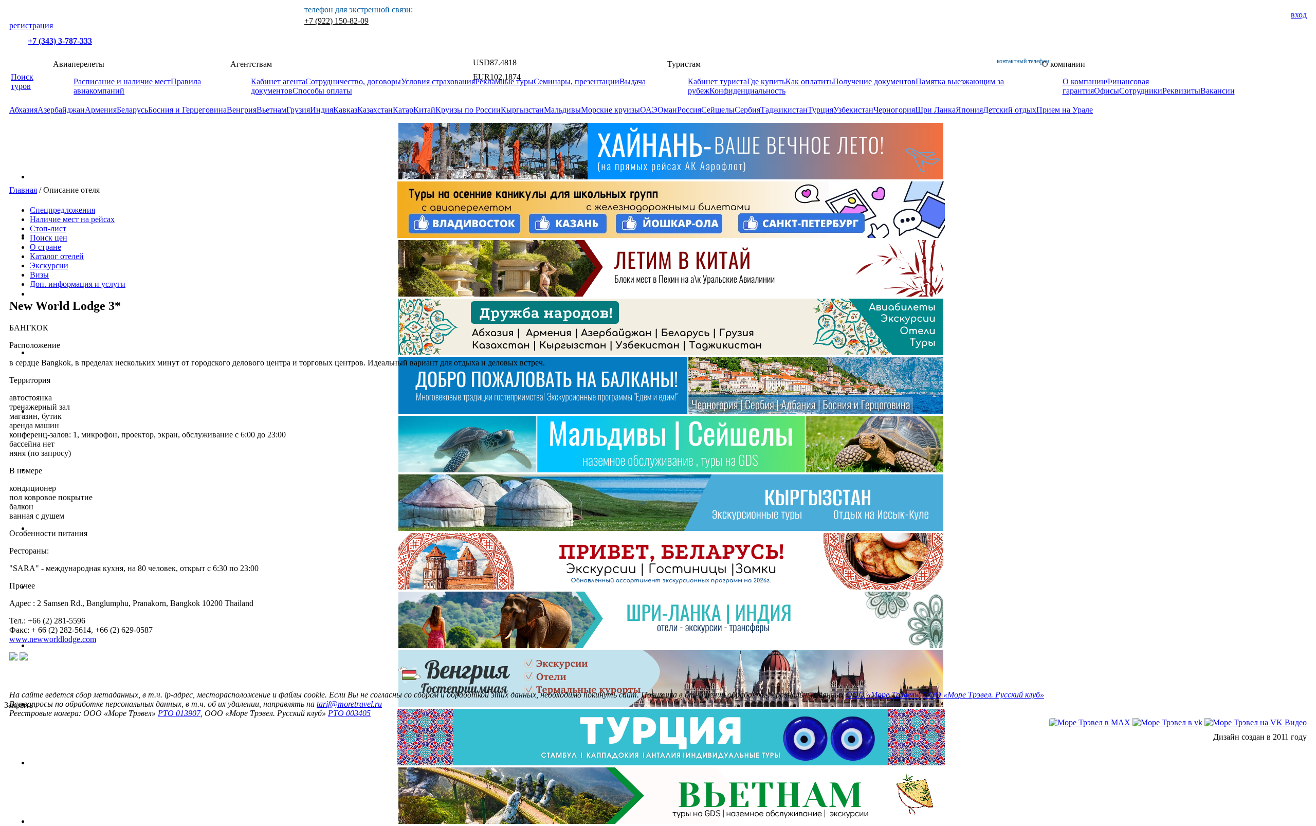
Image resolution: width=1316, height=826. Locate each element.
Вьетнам (271, 109)
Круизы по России (468, 109)
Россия (689, 109)
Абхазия (23, 109)
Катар (403, 109)
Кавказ (345, 109)
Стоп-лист (48, 228)
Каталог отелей (57, 256)
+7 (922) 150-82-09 (336, 20)
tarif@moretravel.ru (349, 704)
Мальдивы (562, 109)
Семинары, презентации (576, 81)
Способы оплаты (322, 90)
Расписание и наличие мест (122, 81)
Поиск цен (48, 237)
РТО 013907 (179, 713)
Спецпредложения (62, 210)
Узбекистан (853, 109)
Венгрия (242, 109)
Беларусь (132, 109)
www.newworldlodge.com (52, 639)
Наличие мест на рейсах (72, 219)
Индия (321, 109)
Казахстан (375, 109)
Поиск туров (22, 81)
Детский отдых (1009, 109)
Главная (23, 190)
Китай (424, 109)
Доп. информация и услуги (77, 284)
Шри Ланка (935, 109)
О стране (45, 247)
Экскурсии (49, 265)
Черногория (894, 109)
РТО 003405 (349, 713)
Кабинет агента (278, 81)
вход (1299, 14)
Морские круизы (610, 109)
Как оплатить (809, 81)
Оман (667, 109)
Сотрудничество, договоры (353, 81)
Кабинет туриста (717, 81)
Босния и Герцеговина (187, 109)
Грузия (298, 109)
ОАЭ (648, 109)
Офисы (1106, 90)
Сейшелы (718, 109)
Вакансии (1217, 90)
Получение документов (874, 81)
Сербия (747, 109)
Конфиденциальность (747, 90)
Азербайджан (61, 109)
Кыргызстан (522, 109)
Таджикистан (784, 109)
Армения (101, 109)
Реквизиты (1181, 90)
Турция (820, 109)
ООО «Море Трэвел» (882, 694)
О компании (1084, 81)
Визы (39, 274)
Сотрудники (1140, 90)
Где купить (766, 81)
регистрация (31, 25)
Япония (969, 109)
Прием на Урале (1064, 109)
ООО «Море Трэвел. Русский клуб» (983, 694)
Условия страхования (438, 81)
